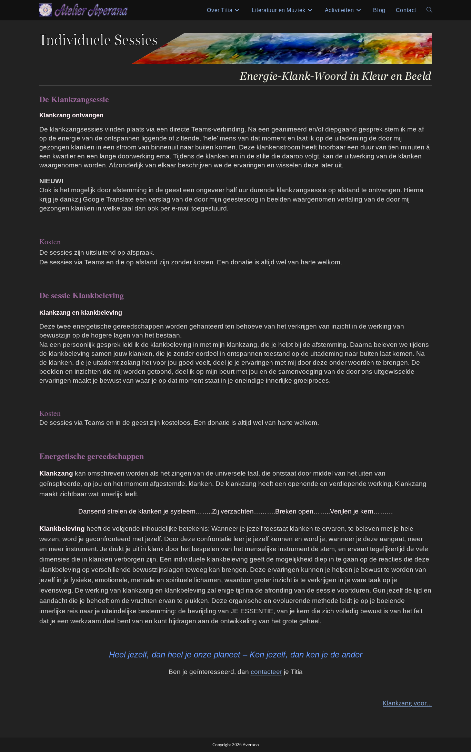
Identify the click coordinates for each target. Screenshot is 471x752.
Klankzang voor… (407, 703)
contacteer (266, 671)
